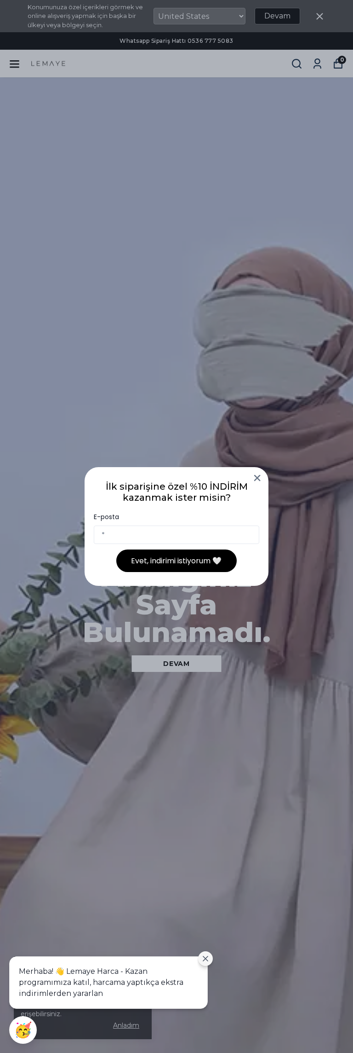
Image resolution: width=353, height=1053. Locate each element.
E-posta (106, 516)
